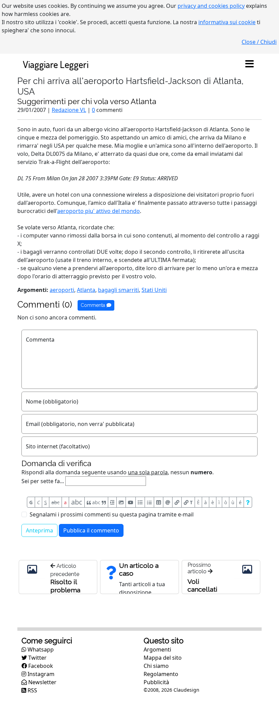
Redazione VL (69, 110)
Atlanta (86, 290)
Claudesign (186, 690)
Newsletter (41, 682)
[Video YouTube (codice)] (131, 502)
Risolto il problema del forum (65, 590)
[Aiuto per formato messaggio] (248, 502)
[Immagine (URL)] (121, 502)
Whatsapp (40, 649)
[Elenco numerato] (149, 502)
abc (55, 502)
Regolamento (161, 674)
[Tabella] (158, 502)
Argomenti (157, 649)
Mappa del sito (163, 657)
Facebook (40, 666)
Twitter (37, 657)
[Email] (168, 502)
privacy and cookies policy (211, 6)
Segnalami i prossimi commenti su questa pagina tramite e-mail (112, 514)
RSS (31, 690)
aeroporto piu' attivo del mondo (98, 211)
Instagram (40, 674)
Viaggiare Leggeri (55, 64)
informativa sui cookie (227, 22)
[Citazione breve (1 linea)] (112, 502)
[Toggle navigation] (249, 64)
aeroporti (62, 290)
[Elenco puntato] (140, 502)
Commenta (93, 305)
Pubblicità (156, 682)
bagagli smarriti (118, 290)
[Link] (177, 502)
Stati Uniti (154, 290)
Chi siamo (156, 666)
